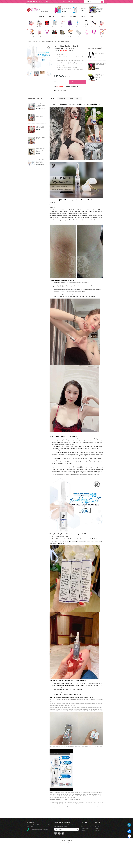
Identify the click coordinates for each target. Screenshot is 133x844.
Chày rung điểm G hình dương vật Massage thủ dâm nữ (100, 65)
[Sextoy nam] (78, 32)
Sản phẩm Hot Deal (95, 48)
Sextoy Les (93, 36)
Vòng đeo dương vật (70, 36)
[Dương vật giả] (31, 32)
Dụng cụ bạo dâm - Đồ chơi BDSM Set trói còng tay (100, 53)
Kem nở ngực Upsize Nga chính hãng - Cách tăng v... (40, 150)
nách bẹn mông (58, 90)
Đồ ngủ (62, 26)
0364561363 (45, 1)
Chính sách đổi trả (85, 828)
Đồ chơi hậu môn (86, 36)
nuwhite (64, 90)
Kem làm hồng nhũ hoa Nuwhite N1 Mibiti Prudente (40, 105)
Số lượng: (56, 81)
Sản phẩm (62, 16)
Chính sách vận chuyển (86, 826)
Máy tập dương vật (86, 27)
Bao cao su (54, 26)
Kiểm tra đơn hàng (72, 1)
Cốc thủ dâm (39, 26)
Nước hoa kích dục (70, 27)
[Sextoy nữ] (78, 23)
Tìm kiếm (97, 824)
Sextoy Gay (93, 26)
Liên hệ (91, 16)
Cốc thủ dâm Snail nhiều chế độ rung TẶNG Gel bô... (83, 8)
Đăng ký (96, 828)
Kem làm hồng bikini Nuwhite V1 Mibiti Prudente (40, 116)
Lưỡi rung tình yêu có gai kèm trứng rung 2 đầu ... (101, 8)
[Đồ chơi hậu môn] (86, 32)
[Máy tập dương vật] (86, 23)
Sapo (75, 842)
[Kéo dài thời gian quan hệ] (62, 32)
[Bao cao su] (55, 23)
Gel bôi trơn (47, 26)
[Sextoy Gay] (94, 23)
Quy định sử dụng (85, 830)
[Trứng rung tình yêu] (39, 32)
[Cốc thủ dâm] (39, 23)
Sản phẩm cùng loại (35, 98)
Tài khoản (65, 1)
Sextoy (47, 36)
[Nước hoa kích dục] (70, 23)
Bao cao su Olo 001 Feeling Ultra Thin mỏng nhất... (99, 76)
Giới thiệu (52, 16)
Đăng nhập (97, 826)
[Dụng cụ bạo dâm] (55, 32)
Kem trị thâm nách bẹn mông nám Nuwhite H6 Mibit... (40, 161)
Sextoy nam (78, 36)
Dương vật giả (31, 36)
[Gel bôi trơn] (47, 23)
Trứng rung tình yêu (39, 36)
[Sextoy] (47, 32)
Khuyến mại (73, 16)
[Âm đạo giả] (31, 23)
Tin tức (83, 16)
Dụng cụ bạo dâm (55, 36)
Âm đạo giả (31, 26)
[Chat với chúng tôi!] (129, 831)
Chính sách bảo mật (85, 824)
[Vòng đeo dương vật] (70, 32)
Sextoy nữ (78, 26)
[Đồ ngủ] (62, 23)
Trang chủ (42, 16)
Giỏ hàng (97, 830)
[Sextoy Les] (94, 32)
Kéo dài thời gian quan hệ (63, 36)
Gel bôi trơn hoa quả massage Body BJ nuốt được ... (66, 8)
